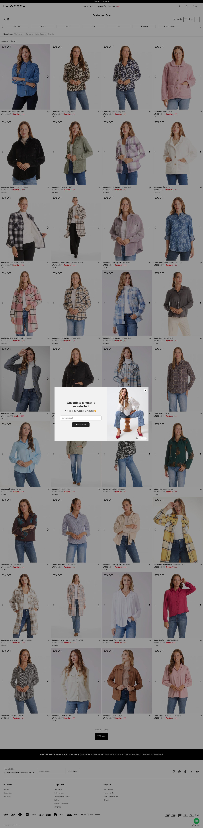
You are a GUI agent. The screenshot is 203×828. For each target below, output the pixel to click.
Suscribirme (81, 425)
